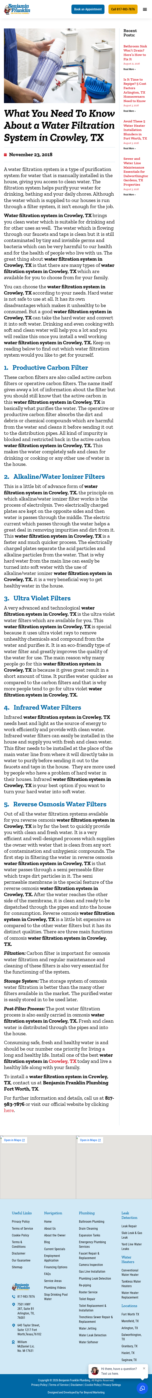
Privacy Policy (39, 1385)
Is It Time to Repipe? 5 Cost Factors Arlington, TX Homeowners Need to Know (135, 90)
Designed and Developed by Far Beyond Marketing (76, 1392)
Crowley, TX (63, 1061)
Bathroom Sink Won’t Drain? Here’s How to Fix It (135, 52)
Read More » (130, 69)
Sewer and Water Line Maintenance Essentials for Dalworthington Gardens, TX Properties (136, 171)
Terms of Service (59, 1385)
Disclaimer (77, 1385)
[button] (87, 9)
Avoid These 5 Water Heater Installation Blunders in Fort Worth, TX (135, 129)
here (9, 1110)
